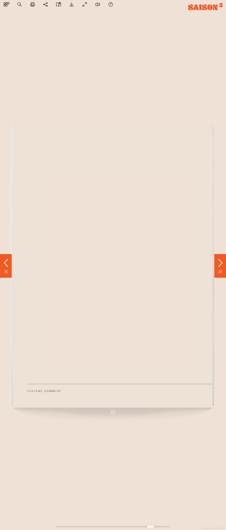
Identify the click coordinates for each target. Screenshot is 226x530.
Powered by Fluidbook (213, 528)
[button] (6, 4)
